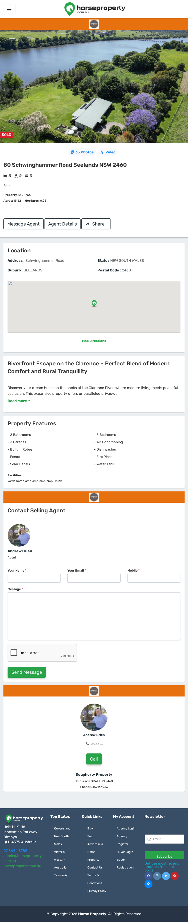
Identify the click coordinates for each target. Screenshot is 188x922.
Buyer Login (125, 852)
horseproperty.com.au (22, 866)
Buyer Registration (125, 863)
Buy (90, 828)
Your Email (76, 570)
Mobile (133, 570)
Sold (90, 836)
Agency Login (126, 828)
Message (15, 589)
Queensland (62, 828)
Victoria (59, 852)
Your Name (17, 570)
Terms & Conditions (94, 879)
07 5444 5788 (15, 851)
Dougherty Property (94, 774)
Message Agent (23, 224)
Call (94, 759)
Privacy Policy (96, 891)
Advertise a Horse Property (95, 851)
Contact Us (95, 867)
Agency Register (122, 840)
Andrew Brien (20, 551)
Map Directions (94, 341)
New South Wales (61, 840)
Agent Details (62, 224)
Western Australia (60, 863)
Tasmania (60, 875)
